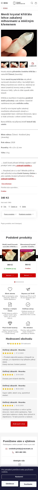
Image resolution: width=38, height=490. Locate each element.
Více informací (6, 183)
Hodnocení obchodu (19, 338)
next (36, 256)
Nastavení (19, 477)
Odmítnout (10, 484)
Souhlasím (28, 484)
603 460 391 (21, 452)
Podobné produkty (25, 214)
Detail (8, 275)
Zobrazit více (19, 424)
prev (1, 256)
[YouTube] (19, 464)
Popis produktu (9, 214)
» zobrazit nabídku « (24, 165)
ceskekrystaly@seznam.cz (21, 449)
